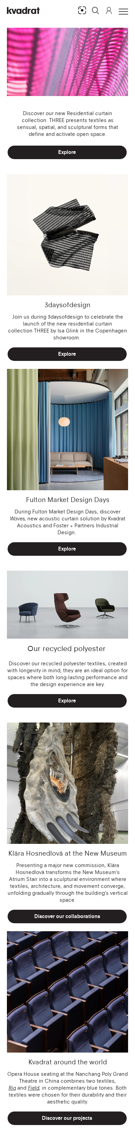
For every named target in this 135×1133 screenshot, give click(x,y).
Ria (12, 1088)
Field (33, 1088)
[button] (95, 10)
